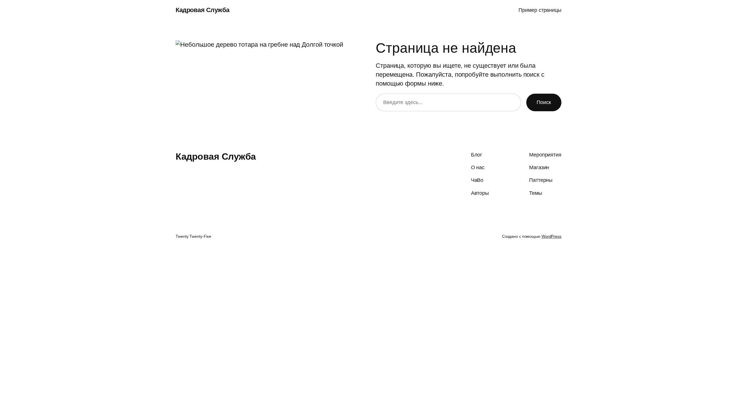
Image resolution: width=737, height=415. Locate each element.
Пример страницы (539, 10)
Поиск (544, 102)
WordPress (551, 236)
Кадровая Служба (202, 10)
